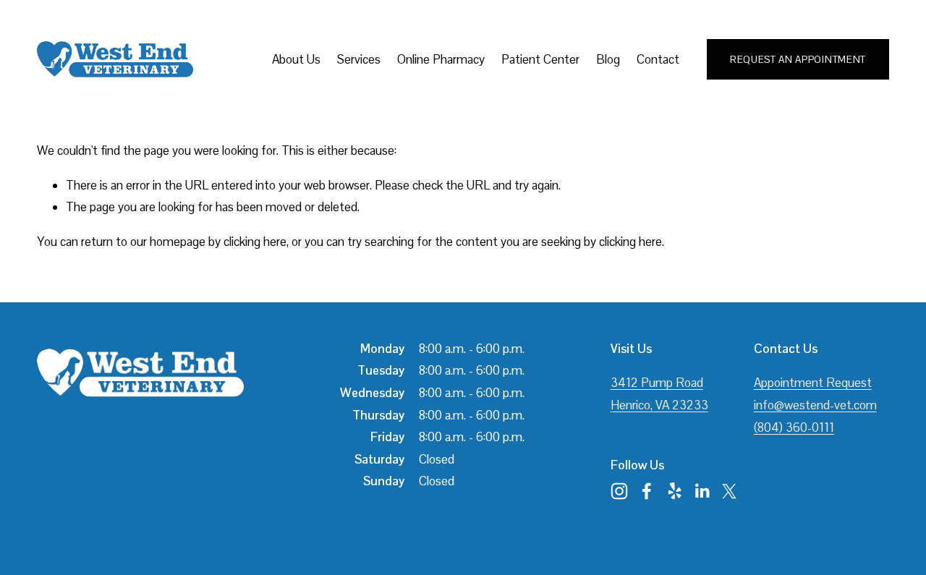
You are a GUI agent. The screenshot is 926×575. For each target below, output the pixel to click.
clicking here (255, 242)
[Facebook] (646, 491)
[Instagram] (619, 491)
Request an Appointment (798, 60)
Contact (658, 59)
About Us (296, 59)
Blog (608, 59)
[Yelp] (674, 491)
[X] (729, 491)
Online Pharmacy (441, 59)
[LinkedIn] (701, 491)
